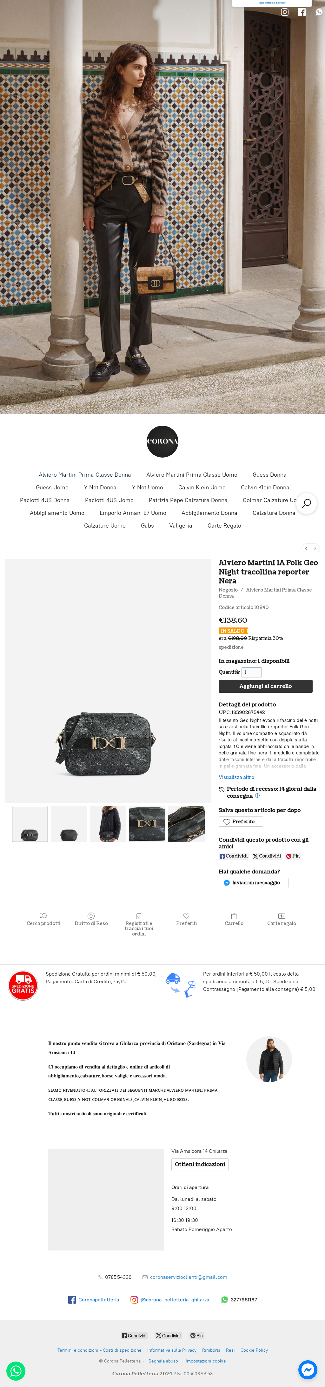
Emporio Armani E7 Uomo (133, 512)
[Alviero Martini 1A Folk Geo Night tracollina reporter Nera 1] (69, 824)
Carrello (234, 924)
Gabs (147, 525)
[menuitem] (306, 548)
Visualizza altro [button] (236, 777)
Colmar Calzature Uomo (274, 500)
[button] (241, 821)
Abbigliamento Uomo (57, 512)
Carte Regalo (224, 525)
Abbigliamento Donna (209, 512)
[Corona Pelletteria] (162, 441)
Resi (230, 1350)
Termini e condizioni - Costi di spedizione (99, 1350)
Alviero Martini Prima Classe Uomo (191, 474)
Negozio (228, 590)
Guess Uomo (52, 487)
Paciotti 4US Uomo (109, 500)
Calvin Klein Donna (265, 487)
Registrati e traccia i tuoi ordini (139, 929)
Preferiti (186, 924)
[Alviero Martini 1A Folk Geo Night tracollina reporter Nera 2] (108, 824)
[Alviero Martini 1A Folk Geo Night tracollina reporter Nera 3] (147, 824)
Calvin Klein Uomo (202, 487)
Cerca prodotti (43, 924)
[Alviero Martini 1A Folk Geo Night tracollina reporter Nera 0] (30, 824)
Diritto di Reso (91, 924)
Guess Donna (270, 474)
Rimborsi (211, 1350)
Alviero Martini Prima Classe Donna (85, 474)
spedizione (231, 647)
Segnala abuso (163, 1361)
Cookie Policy (254, 1350)
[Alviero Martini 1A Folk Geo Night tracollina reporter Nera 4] (186, 824)
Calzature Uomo (105, 525)
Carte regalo (281, 924)
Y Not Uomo (147, 487)
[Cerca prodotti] (306, 503)
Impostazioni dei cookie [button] (272, 2)
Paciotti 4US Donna (45, 500)
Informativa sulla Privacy (171, 1350)
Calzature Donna (274, 512)
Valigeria (180, 525)
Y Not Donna (100, 487)
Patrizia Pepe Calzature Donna (188, 500)
